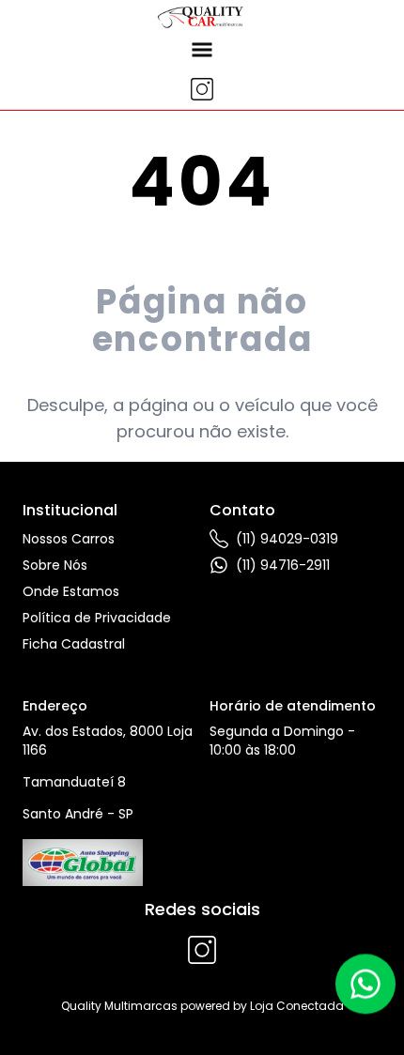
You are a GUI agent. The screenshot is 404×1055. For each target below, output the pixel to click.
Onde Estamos (71, 591)
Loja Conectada (297, 1006)
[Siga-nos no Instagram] (202, 89)
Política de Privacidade (97, 617)
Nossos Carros (69, 538)
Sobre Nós (55, 565)
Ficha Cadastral (74, 644)
